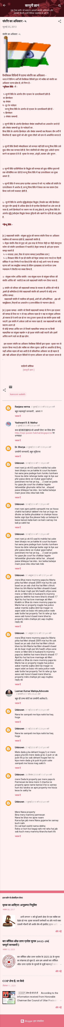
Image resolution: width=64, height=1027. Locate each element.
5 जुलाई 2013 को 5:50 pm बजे (43, 407)
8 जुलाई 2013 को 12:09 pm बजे (38, 447)
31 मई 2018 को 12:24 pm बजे (37, 710)
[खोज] (60, 6)
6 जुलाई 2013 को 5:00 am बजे (27, 425)
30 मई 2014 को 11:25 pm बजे (37, 534)
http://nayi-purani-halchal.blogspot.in (34, 433)
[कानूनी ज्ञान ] (26, 370)
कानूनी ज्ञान (32, 5)
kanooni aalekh (17, 394)
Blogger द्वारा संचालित (34, 1021)
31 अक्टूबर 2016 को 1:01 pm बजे (38, 633)
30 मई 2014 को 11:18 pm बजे (37, 463)
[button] (60, 21)
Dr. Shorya (20, 447)
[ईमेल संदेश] (10, 388)
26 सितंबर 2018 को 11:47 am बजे (38, 775)
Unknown (19, 463)
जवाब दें (18, 416)
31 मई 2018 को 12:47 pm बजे (37, 747)
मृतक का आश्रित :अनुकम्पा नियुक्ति (19, 905)
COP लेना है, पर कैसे (13, 981)
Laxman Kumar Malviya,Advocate (32, 691)
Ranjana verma (22, 406)
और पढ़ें (58, 931)
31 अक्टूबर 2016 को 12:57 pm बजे (38, 575)
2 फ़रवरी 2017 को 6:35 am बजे (28, 694)
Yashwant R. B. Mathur (26, 422)
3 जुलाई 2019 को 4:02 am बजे (37, 802)
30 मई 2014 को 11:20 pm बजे (37, 504)
